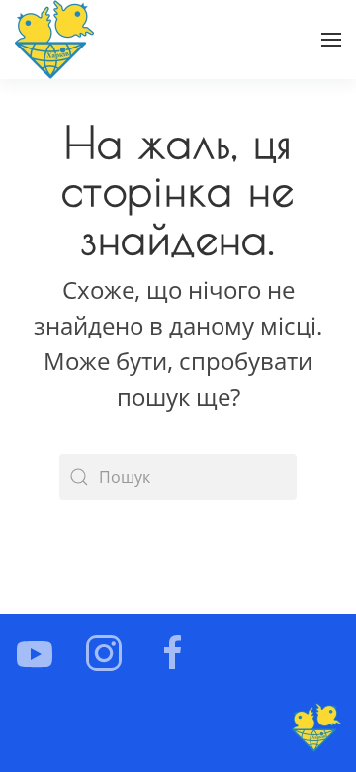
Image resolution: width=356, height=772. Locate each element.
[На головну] (54, 39)
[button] (331, 39)
